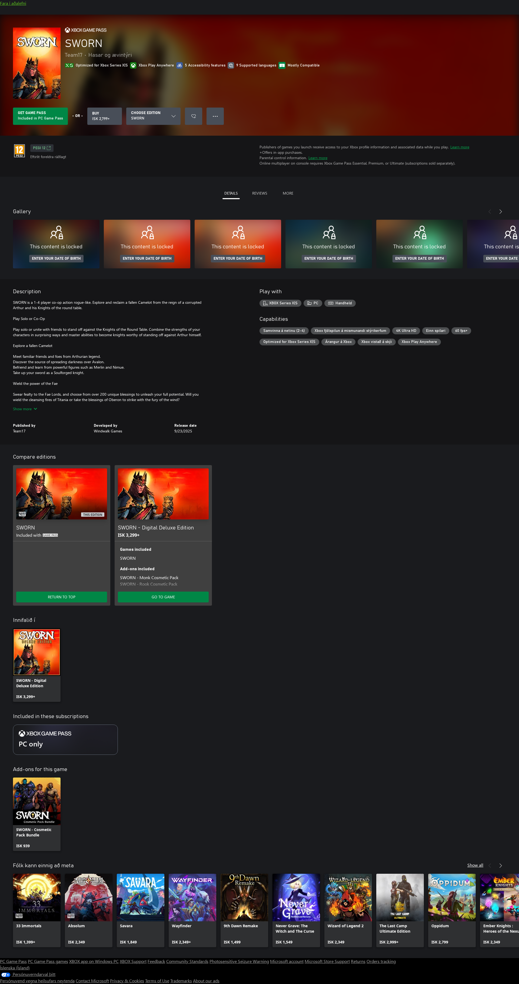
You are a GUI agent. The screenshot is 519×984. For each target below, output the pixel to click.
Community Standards (187, 961)
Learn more (459, 146)
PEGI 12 (39, 148)
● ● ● (215, 116)
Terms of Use (157, 980)
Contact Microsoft (92, 980)
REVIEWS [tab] (259, 193)
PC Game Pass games (48, 961)
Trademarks (181, 980)
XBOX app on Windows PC (94, 961)
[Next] (500, 211)
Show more (22, 408)
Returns (358, 961)
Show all (475, 865)
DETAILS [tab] (231, 193)
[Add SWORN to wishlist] (193, 116)
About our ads (206, 980)
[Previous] (489, 211)
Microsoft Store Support (327, 961)
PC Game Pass (13, 961)
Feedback (156, 961)
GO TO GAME (163, 596)
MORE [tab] (288, 193)
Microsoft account (287, 961)
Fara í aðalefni (13, 3)
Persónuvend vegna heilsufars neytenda (37, 980)
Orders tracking (381, 961)
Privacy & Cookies (127, 980)
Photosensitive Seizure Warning (239, 961)
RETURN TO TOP (61, 596)
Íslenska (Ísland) (15, 967)
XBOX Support (133, 961)
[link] (37, 665)
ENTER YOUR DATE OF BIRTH (56, 259)
